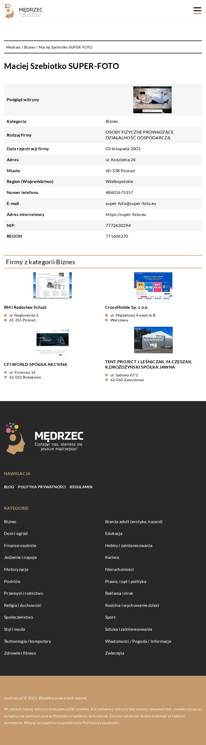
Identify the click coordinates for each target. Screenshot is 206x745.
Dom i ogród (16, 533)
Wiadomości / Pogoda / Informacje (138, 641)
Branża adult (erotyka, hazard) (134, 521)
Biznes (112, 121)
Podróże (12, 581)
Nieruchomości (119, 569)
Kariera (112, 557)
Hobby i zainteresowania (129, 545)
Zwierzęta (114, 652)
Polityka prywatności (42, 487)
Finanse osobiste (20, 545)
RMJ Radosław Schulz (25, 307)
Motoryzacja (16, 569)
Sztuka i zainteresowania (128, 629)
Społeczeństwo (18, 616)
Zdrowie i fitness (20, 652)
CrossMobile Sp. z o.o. (127, 307)
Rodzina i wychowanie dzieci (132, 605)
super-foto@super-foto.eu (131, 203)
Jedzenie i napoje (20, 557)
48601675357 (119, 192)
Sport (110, 616)
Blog (9, 487)
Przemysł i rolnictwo (23, 593)
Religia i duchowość (23, 605)
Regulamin (81, 487)
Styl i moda (14, 629)
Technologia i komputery (27, 641)
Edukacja (113, 533)
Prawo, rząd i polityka (125, 581)
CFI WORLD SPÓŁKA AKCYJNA (35, 364)
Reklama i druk (119, 593)
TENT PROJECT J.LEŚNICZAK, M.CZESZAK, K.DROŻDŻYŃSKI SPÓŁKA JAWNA (149, 364)
